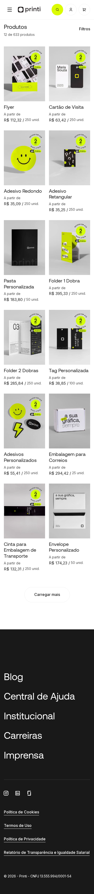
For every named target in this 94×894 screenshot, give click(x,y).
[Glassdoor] (29, 793)
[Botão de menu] (9, 9)
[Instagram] (6, 793)
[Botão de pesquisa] (57, 9)
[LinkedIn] (17, 793)
